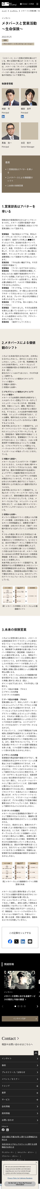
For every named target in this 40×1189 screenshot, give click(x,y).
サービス (6, 1099)
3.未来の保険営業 (15, 185)
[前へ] (2, 1006)
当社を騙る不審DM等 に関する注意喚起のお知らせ (19, 1138)
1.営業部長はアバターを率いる (20, 171)
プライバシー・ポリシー (10, 1156)
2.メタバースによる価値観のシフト (20, 179)
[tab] (15, 1006)
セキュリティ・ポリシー (26, 1152)
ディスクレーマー (8, 1152)
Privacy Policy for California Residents (20, 1178)
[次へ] (37, 1006)
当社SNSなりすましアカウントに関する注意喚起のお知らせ (19, 1145)
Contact (9, 1038)
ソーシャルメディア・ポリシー (12, 1160)
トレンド (6, 1085)
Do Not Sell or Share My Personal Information (20, 1183)
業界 (4, 1092)
